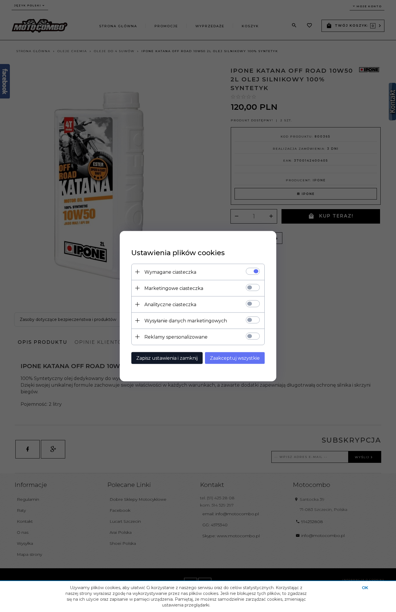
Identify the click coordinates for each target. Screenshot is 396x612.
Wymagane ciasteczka (170, 272)
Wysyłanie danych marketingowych (185, 320)
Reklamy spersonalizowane (176, 336)
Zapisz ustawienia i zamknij (167, 358)
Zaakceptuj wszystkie (235, 358)
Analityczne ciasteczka (170, 304)
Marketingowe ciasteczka (173, 288)
